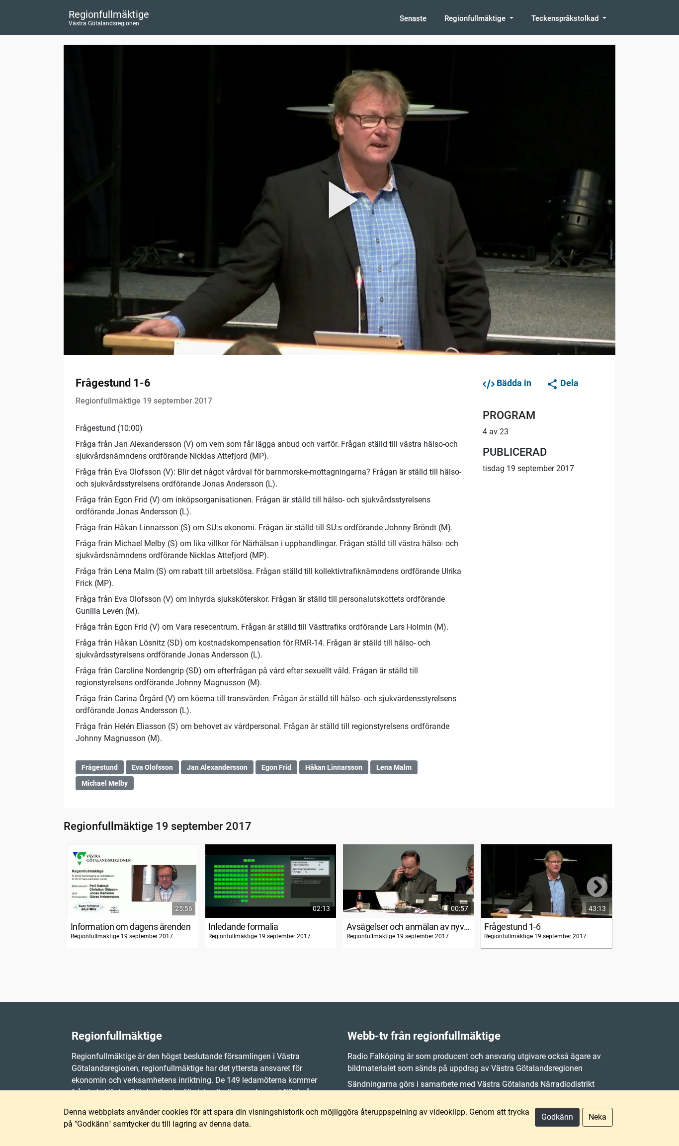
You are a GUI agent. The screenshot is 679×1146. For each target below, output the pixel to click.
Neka (597, 1117)
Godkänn (557, 1117)
